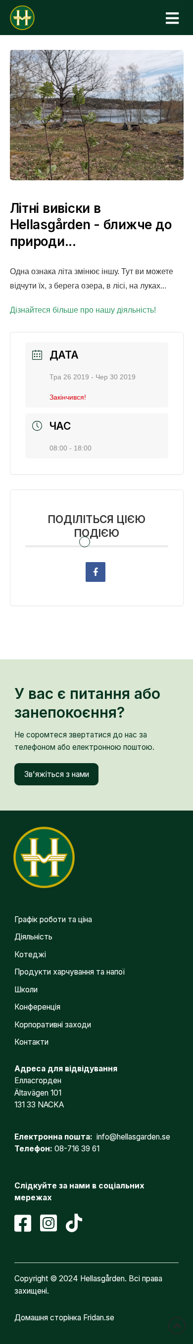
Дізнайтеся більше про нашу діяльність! (83, 310)
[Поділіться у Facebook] (95, 572)
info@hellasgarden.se (133, 1136)
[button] (172, 18)
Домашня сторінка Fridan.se (64, 1317)
